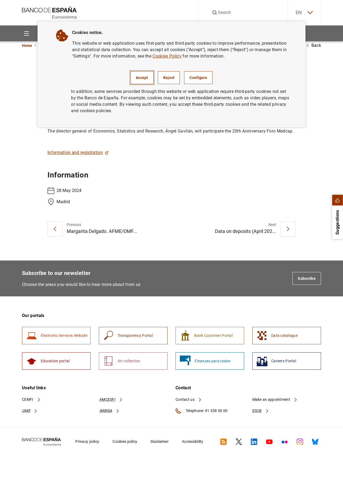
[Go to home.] (49, 12)
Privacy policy (87, 441)
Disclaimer (160, 441)
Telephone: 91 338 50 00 (206, 411)
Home (27, 45)
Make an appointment (271, 399)
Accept (142, 77)
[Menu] (26, 33)
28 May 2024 (69, 190)
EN (299, 12)
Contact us (185, 399)
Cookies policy (125, 441)
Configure (198, 77)
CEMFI (28, 399)
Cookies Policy (166, 56)
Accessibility (192, 441)
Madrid (63, 201)
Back (316, 45)
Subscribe (307, 278)
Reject (169, 77)
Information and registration (75, 152)
